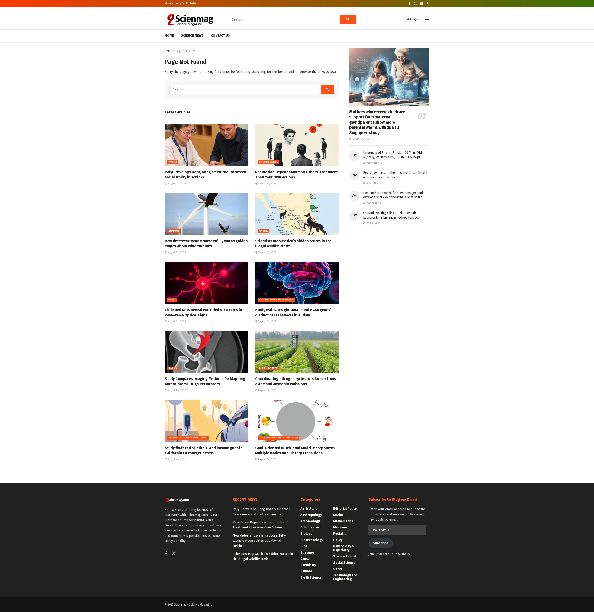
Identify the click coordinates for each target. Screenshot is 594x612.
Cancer (305, 559)
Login (414, 19)
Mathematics (343, 521)
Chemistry (308, 565)
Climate (306, 571)
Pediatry (339, 534)
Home (168, 51)
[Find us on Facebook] (409, 3)
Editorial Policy (345, 509)
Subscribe (380, 543)
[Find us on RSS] (428, 3)
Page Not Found (186, 51)
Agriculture (309, 509)
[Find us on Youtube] (421, 3)
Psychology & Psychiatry (276, 299)
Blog (304, 546)
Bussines (307, 552)
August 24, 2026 (176, 183)
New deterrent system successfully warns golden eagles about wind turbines (259, 541)
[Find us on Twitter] (415, 3)
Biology (173, 230)
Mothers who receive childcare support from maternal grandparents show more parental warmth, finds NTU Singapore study (377, 122)
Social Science (268, 162)
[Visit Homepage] (190, 19)
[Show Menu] (427, 19)
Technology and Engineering (187, 437)
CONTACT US (220, 36)
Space (172, 299)
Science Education (347, 556)
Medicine (340, 527)
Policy (172, 162)
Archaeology (310, 521)
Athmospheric (311, 527)
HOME (169, 36)
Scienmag (180, 604)
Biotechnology (311, 540)
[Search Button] (348, 19)
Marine (263, 230)
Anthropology (311, 515)
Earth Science (268, 368)
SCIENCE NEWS (192, 36)
